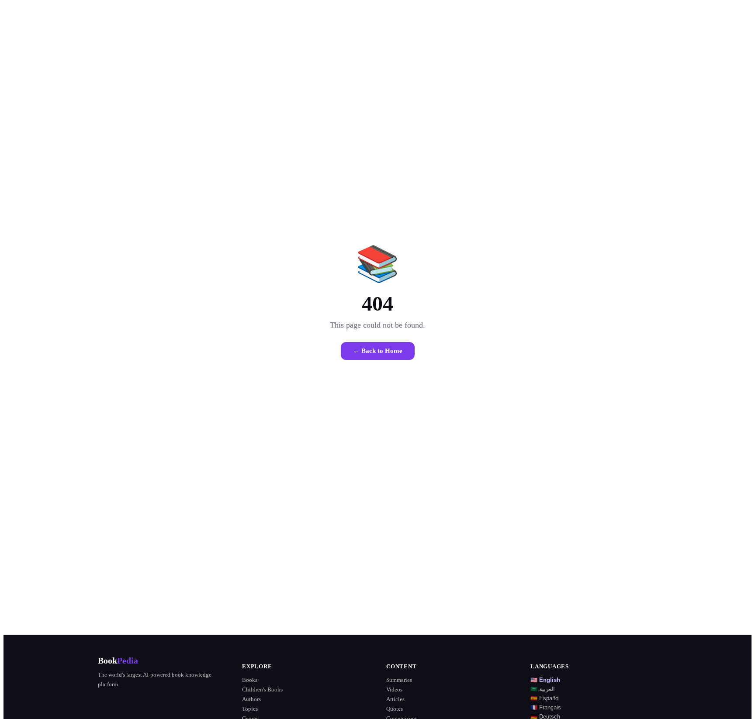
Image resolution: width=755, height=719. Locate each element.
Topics (250, 708)
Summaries (399, 680)
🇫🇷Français (545, 707)
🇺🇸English (545, 680)
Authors (251, 699)
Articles (395, 699)
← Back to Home (377, 350)
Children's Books (262, 689)
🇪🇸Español (545, 698)
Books (249, 680)
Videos (394, 689)
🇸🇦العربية (542, 689)
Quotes (394, 708)
